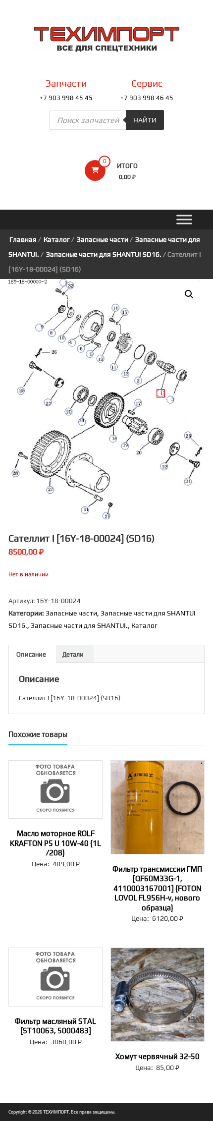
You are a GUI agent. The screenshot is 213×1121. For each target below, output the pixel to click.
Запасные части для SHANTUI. (79, 625)
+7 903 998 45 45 (66, 98)
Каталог (57, 239)
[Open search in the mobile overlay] (106, 120)
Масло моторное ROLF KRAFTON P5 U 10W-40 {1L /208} (55, 843)
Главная (23, 239)
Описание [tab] (31, 654)
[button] (189, 294)
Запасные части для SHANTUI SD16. (103, 254)
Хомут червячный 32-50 (157, 1056)
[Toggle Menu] (184, 219)
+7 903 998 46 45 (146, 98)
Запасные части (102, 239)
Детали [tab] (73, 654)
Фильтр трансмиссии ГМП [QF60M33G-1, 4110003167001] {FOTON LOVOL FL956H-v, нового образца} (157, 888)
